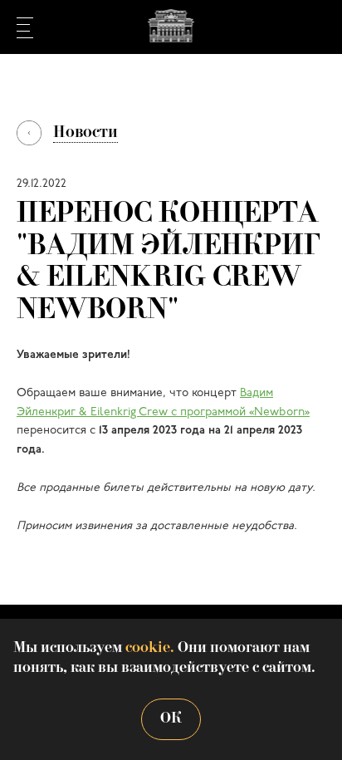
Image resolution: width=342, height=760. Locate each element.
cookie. (149, 648)
